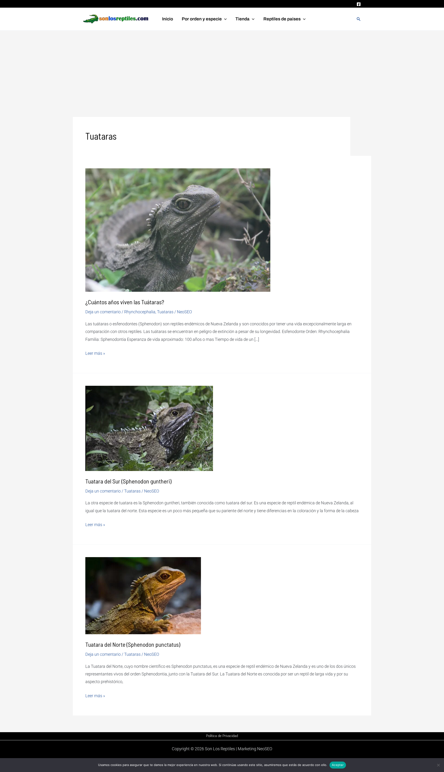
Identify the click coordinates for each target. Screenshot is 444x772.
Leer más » (95, 352)
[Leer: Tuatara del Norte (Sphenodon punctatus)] (143, 595)
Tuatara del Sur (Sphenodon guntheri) (128, 481)
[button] (224, 19)
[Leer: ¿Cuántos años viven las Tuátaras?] (177, 229)
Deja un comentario (103, 311)
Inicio (167, 18)
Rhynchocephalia (139, 311)
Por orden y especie (202, 18)
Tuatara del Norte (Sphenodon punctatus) (132, 644)
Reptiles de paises (282, 18)
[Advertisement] (222, 65)
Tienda (242, 18)
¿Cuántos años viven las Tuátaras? (124, 301)
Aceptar (338, 765)
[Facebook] (359, 4)
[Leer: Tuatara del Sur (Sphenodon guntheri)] (149, 428)
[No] (438, 765)
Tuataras (165, 311)
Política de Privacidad (222, 736)
